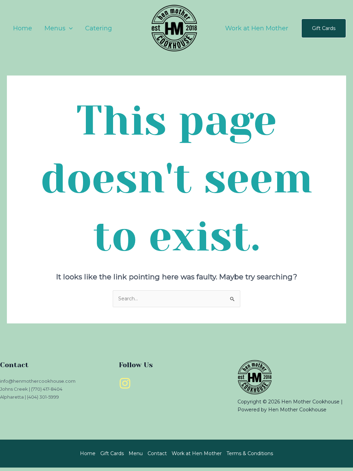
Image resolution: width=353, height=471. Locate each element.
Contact (157, 453)
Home (22, 28)
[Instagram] (125, 383)
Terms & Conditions (249, 453)
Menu (136, 453)
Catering (98, 28)
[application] (69, 28)
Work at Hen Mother (256, 28)
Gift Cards (112, 453)
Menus (54, 28)
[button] (323, 28)
